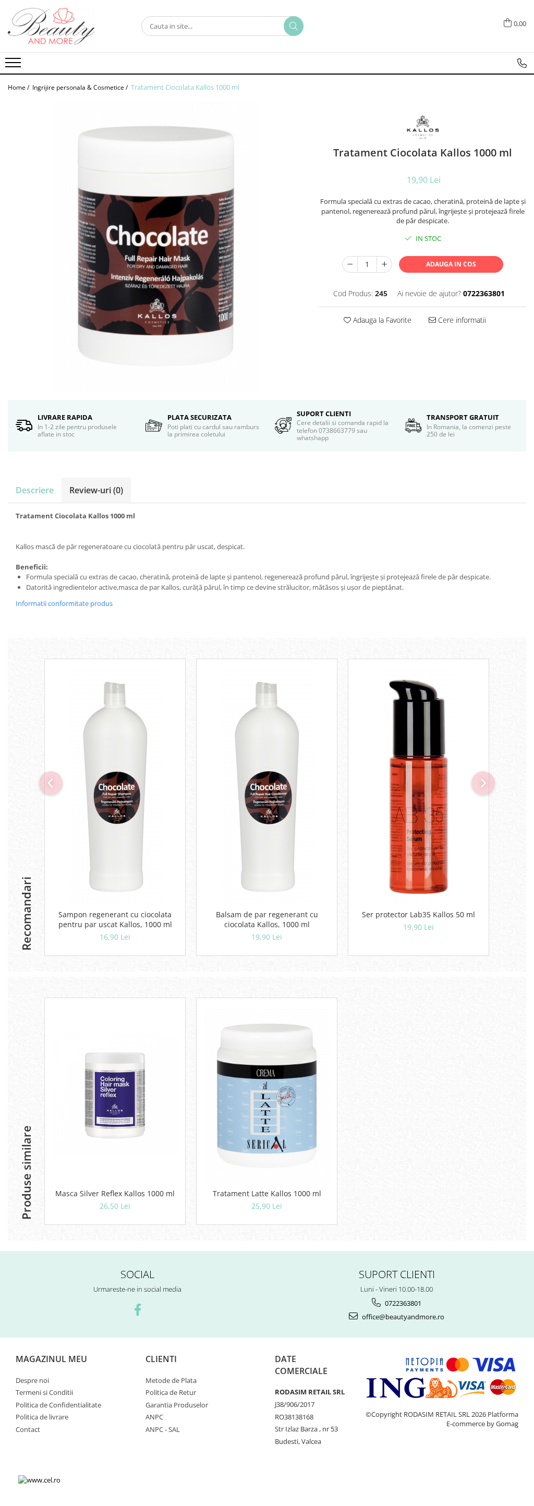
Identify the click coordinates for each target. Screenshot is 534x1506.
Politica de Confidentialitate (58, 1405)
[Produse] (14, 66)
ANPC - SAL (162, 1429)
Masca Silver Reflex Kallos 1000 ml (115, 1193)
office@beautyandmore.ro (402, 1316)
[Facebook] (137, 1310)
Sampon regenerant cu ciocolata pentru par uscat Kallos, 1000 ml (115, 919)
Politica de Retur (170, 1392)
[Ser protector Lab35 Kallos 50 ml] (418, 787)
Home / (19, 87)
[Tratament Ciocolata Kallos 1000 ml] (156, 246)
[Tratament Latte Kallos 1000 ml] (266, 1096)
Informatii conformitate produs (64, 603)
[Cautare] (294, 26)
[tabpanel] (156, 246)
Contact (28, 1429)
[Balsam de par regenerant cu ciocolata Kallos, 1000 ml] (266, 787)
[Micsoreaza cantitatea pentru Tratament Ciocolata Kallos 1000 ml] (350, 264)
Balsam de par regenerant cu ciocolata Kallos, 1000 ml (267, 919)
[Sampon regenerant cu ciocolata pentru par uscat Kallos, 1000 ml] (115, 787)
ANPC (154, 1417)
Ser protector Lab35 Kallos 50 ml (418, 914)
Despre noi (32, 1380)
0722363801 (402, 1303)
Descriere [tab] (35, 490)
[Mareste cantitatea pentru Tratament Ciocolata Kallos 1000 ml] (384, 264)
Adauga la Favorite (381, 320)
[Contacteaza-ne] (522, 63)
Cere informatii (461, 320)
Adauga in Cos (451, 264)
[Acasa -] (60, 26)
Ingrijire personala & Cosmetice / (80, 87)
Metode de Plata (171, 1380)
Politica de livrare (42, 1417)
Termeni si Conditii (44, 1392)
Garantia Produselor (176, 1405)
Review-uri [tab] (96, 490)
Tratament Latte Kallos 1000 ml (267, 1193)
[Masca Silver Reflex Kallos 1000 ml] (115, 1096)
